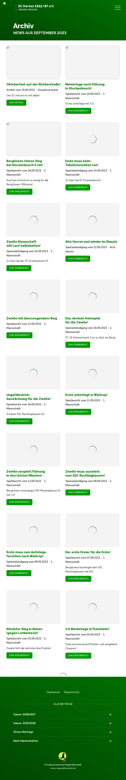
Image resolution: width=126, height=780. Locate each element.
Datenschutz (71, 692)
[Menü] (117, 7)
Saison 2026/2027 (24, 714)
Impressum (53, 692)
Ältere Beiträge (23, 732)
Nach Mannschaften (25, 741)
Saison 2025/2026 (24, 723)
